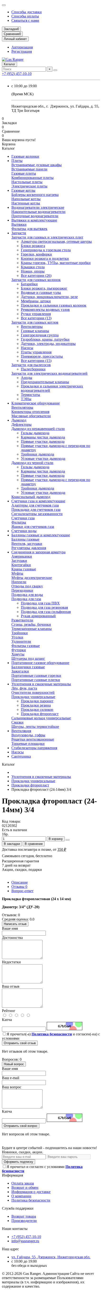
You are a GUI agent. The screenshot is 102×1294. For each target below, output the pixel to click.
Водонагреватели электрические (37, 207)
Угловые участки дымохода (43, 458)
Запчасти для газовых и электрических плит (47, 237)
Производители (24, 1221)
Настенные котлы (25, 203)
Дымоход (18, 420)
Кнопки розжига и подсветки (45, 258)
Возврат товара (23, 1216)
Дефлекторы (21, 424)
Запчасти (18, 233)
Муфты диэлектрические (31, 578)
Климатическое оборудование (35, 403)
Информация (12, 1175)
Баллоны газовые (25, 539)
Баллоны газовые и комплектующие (40, 535)
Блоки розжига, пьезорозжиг (44, 288)
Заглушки (19, 561)
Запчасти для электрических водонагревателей (49, 373)
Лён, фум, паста (24, 688)
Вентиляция (21, 731)
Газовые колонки (25, 156)
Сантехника (21, 756)
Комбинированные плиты (32, 178)
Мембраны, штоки (36, 301)
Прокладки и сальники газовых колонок (53, 305)
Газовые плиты (23, 173)
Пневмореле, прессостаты (42, 356)
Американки (21, 556)
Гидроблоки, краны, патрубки (45, 339)
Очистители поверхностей (33, 692)
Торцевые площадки (28, 744)
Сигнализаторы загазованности (37, 514)
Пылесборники (33, 369)
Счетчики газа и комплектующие (38, 501)
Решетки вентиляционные (32, 739)
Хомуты (17, 654)
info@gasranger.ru (25, 1241)
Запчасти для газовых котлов (34, 322)
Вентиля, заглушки (26, 544)
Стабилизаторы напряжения (34, 748)
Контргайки (21, 565)
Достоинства (12, 938)
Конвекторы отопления (30, 412)
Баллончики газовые (28, 667)
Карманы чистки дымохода (43, 437)
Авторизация (22, 47)
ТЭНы (26, 399)
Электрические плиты (29, 186)
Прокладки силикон (37, 710)
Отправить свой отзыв (20, 1043)
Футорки (18, 650)
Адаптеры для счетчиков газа (35, 505)
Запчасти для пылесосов (31, 365)
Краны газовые (23, 569)
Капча (7, 1020)
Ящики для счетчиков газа (32, 527)
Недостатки (11, 962)
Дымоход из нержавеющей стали (38, 429)
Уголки (17, 637)
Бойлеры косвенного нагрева (35, 195)
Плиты (17, 161)
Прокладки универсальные (33, 697)
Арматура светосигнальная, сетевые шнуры (56, 241)
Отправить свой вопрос (20, 1126)
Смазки (17, 722)
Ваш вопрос (11, 1087)
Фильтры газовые (25, 646)
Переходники (22, 590)
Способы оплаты (25, 16)
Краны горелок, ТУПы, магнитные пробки (56, 263)
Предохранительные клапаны (45, 382)
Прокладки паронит (37, 701)
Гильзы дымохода (35, 433)
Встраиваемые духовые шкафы (36, 165)
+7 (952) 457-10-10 (17, 74)
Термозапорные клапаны (31, 629)
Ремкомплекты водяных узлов (45, 310)
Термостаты (30, 395)
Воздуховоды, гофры (28, 735)
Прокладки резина (36, 705)
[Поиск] (55, 70)
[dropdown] (4, 5)
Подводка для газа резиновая (44, 607)
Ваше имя (10, 928)
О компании (21, 1196)
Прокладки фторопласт (40, 714)
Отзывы (19, 887)
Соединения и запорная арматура (38, 552)
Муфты (17, 573)
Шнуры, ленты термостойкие (35, 727)
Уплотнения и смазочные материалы (41, 684)
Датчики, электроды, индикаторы (48, 344)
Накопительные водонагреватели (38, 212)
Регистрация (21, 51)
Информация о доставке (31, 1192)
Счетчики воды (24, 531)
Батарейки (29, 284)
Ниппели (18, 582)
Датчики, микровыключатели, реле (49, 297)
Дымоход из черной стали (32, 463)
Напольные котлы (26, 199)
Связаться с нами (25, 20)
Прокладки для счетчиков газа (35, 510)
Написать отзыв (15, 924)
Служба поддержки (17, 1208)
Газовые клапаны (35, 331)
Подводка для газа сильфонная (46, 612)
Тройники (19, 633)
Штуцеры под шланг (28, 658)
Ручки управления (36, 314)
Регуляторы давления (28, 548)
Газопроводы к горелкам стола (46, 250)
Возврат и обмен (24, 1187)
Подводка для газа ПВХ (40, 603)
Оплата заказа (22, 1183)
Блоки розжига (33, 246)
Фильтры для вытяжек (29, 229)
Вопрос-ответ (22, 891)
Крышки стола (33, 267)
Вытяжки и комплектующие (34, 220)
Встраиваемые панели (29, 169)
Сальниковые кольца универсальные (41, 718)
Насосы (27, 348)
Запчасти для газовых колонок (36, 280)
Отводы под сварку (27, 586)
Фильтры (18, 522)
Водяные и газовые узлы (41, 293)
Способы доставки (26, 12)
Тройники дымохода (37, 454)
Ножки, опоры (33, 271)
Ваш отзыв (10, 986)
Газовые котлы (23, 190)
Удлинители (21, 641)
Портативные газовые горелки (36, 675)
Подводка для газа (26, 599)
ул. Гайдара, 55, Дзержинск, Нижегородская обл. (50, 1257)
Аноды (26, 378)
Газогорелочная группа (40, 335)
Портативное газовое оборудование (40, 663)
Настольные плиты (26, 182)
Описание (19, 882)
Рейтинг (8, 1011)
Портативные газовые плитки (35, 680)
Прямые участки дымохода (43, 441)
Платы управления (36, 352)
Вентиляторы (32, 327)
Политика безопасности (30, 1200)
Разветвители (22, 620)
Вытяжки (19, 224)
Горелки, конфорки (36, 254)
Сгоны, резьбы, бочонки (31, 624)
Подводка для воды (27, 595)
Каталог (9, 64)
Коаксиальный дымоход (30, 497)
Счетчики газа (23, 518)
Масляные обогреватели (31, 416)
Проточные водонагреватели (34, 216)
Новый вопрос (14, 1064)
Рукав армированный (38, 616)
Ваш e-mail (10, 1078)
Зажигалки (20, 671)
